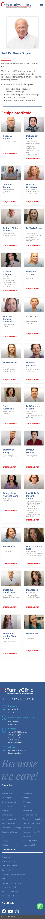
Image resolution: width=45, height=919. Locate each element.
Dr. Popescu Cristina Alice (32, 185)
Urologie (5, 841)
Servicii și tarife (7, 870)
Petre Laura (9, 546)
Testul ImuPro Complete (32, 819)
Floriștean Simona (31, 273)
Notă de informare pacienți (12, 883)
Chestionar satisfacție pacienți (13, 874)
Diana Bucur (32, 633)
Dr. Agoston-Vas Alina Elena (10, 494)
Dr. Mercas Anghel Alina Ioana (9, 636)
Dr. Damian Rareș (8, 451)
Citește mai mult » (10, 153)
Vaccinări (27, 802)
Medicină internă (8, 823)
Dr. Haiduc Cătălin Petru (9, 591)
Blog (3, 879)
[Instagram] (17, 911)
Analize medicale (30, 815)
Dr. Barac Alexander (31, 364)
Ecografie (5, 811)
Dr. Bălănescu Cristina (33, 407)
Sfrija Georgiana (8, 407)
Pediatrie (5, 845)
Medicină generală (9, 819)
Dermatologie (7, 806)
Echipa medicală (8, 861)
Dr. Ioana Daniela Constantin (8, 319)
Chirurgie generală (9, 802)
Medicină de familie (9, 866)
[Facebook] (4, 911)
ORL (3, 836)
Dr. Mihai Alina (10, 362)
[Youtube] (10, 911)
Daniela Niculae (30, 451)
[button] (41, 5)
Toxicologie (27, 793)
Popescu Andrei (7, 137)
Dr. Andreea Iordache (32, 591)
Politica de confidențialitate (12, 891)
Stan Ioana (31, 316)
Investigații (27, 811)
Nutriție (26, 798)
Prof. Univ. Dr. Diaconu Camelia (32, 496)
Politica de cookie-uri (10, 896)
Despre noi (6, 857)
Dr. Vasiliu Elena (34, 228)
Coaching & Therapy (10, 832)
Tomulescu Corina (8, 185)
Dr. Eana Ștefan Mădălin (10, 229)
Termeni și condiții (9, 887)
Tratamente (28, 806)
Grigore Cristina (7, 273)
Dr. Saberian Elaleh (32, 137)
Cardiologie (6, 798)
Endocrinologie (7, 815)
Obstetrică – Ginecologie (11, 828)
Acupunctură (7, 793)
